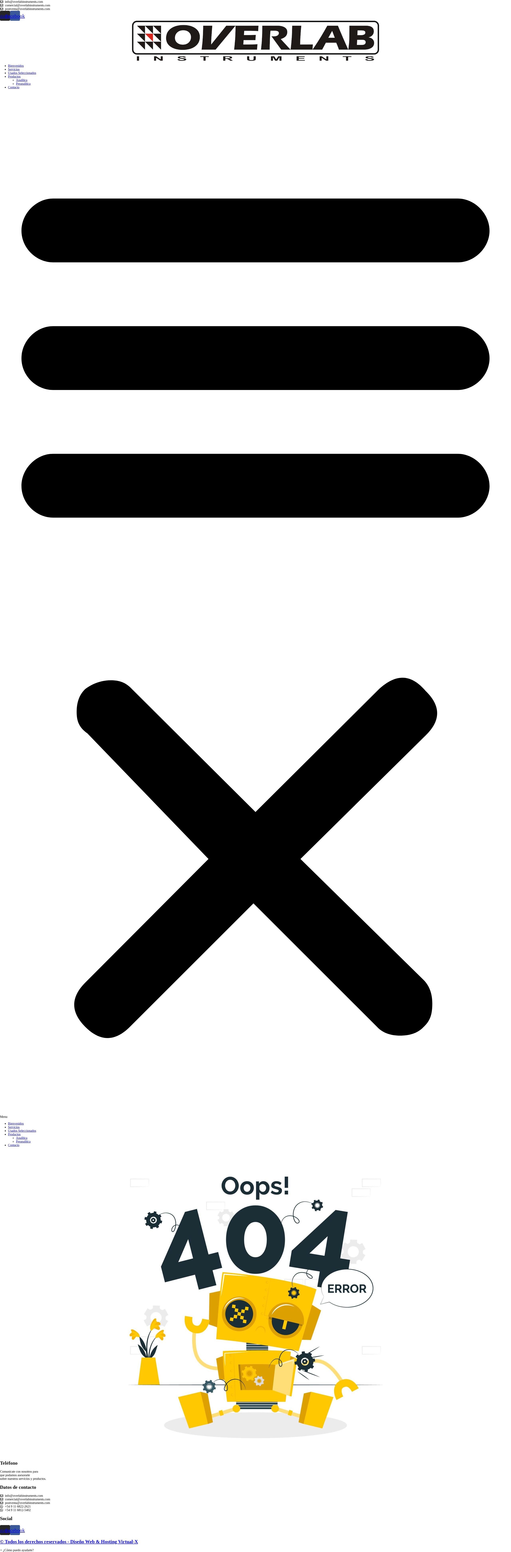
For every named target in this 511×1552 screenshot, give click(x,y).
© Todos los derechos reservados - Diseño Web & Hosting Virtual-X (69, 1541)
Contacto (13, 87)
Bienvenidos (16, 65)
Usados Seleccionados (22, 73)
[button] (255, 605)
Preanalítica (23, 83)
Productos (14, 76)
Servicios (14, 69)
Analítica (21, 80)
